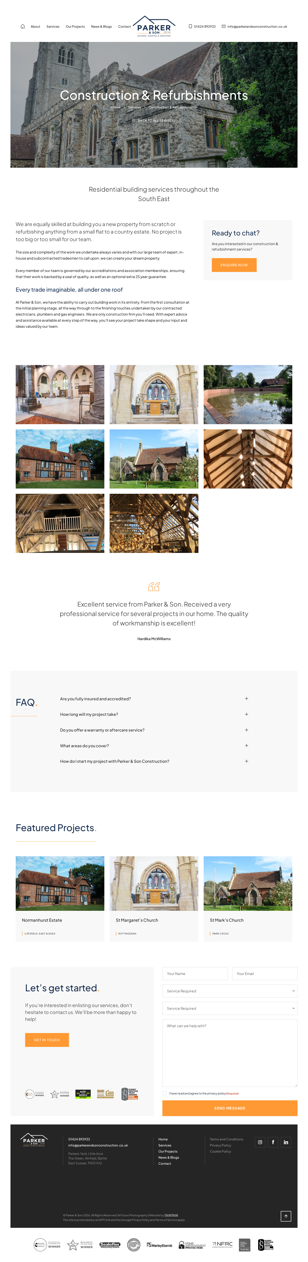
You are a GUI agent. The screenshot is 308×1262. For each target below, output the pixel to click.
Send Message (229, 1108)
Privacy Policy (220, 1145)
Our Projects (75, 26)
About (35, 26)
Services (53, 26)
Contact (124, 26)
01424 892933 (79, 1139)
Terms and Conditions (226, 1139)
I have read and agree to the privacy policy (204, 1093)
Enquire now (234, 265)
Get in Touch (47, 1040)
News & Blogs (101, 26)
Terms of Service (166, 1220)
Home (115, 107)
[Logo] (34, 1139)
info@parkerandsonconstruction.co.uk (98, 1145)
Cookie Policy (220, 1151)
